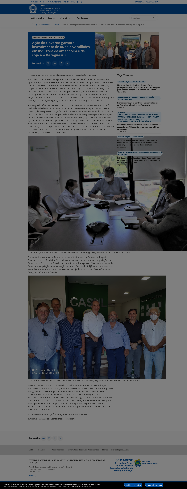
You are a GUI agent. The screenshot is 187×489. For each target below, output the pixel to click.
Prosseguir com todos (154, 485)
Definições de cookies (133, 485)
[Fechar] (183, 485)
